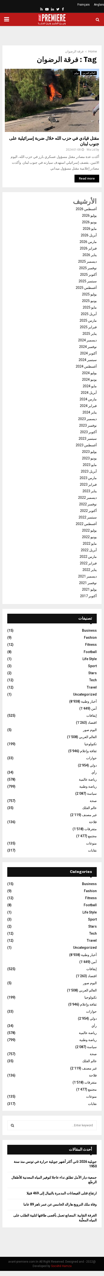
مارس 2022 (88, 557)
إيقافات (91, 715)
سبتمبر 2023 (88, 438)
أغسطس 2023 (86, 445)
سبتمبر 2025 (88, 281)
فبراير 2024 (88, 406)
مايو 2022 (90, 543)
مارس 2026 (88, 242)
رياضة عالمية (88, 779)
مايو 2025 (90, 307)
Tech (93, 680)
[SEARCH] (12, 1125)
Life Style (89, 659)
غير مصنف (89, 815)
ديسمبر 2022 (87, 498)
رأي (94, 772)
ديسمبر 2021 (87, 576)
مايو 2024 (90, 386)
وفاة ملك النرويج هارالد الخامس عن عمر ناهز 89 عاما (60, 1204)
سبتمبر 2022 (88, 517)
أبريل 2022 (89, 550)
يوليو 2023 (89, 452)
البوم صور (90, 730)
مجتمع (92, 836)
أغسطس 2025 (86, 288)
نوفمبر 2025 (88, 268)
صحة (93, 801)
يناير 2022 (89, 570)
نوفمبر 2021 (88, 583)
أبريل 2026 (89, 235)
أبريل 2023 (89, 471)
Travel (92, 687)
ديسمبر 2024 (87, 340)
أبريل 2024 (89, 393)
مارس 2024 (88, 399)
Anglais (99, 4)
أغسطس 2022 (86, 524)
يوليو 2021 (89, 589)
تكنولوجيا (90, 744)
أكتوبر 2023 (88, 432)
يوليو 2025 (89, 294)
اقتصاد (92, 722)
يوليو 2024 (89, 373)
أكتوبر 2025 (88, 274)
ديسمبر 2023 (87, 419)
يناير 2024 (89, 412)
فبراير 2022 (88, 563)
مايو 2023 (90, 465)
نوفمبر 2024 (88, 347)
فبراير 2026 (88, 248)
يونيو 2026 (89, 222)
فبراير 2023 (88, 484)
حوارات (91, 758)
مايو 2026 (90, 229)
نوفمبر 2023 (88, 425)
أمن (94, 708)
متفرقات (90, 829)
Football (90, 652)
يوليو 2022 (89, 530)
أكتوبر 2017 (88, 596)
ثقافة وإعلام (88, 751)
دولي (76, 73)
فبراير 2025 (88, 327)
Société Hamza (61, 1266)
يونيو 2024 (89, 379)
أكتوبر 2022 (88, 511)
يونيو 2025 (89, 301)
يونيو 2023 (89, 458)
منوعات (91, 843)
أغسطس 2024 (86, 366)
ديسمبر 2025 (87, 261)
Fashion (90, 637)
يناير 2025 (89, 334)
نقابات (92, 850)
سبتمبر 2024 (88, 360)
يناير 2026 (89, 255)
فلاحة (93, 822)
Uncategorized (85, 694)
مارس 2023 (88, 478)
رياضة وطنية (88, 786)
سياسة (92, 793)
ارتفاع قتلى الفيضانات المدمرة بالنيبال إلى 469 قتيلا (62, 1193)
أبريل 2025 (89, 314)
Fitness (91, 645)
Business (89, 630)
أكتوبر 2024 (88, 353)
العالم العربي (89, 73)
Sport (92, 666)
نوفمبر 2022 (88, 504)
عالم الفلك (89, 808)
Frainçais (83, 4)
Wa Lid (91, 149)
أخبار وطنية (89, 701)
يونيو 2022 (89, 537)
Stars (92, 673)
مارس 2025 (88, 320)
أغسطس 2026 (86, 209)
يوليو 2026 (89, 215)
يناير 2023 (89, 491)
